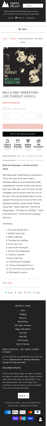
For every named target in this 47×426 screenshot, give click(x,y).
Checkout (30, 18)
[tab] (9, 156)
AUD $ (22, 395)
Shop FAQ (23, 337)
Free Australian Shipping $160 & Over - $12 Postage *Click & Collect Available (21, 12)
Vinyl (10, 283)
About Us (22, 318)
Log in (10, 18)
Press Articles (23, 340)
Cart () (21, 18)
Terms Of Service (23, 344)
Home (23, 310)
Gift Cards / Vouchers (23, 325)
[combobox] (33, 6)
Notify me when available (23, 134)
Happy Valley (15, 403)
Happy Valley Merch (22, 329)
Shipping (23, 314)
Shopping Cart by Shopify (28, 406)
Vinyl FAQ (23, 333)
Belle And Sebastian (11, 103)
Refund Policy (23, 322)
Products (13, 39)
